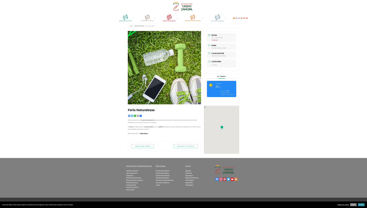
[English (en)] (236, 18)
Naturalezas (144, 133)
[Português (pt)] (242, 18)
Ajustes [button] (353, 204)
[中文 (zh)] (247, 18)
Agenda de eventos (139, 26)
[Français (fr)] (239, 18)
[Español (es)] (234, 18)
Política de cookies (343, 205)
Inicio (131, 26)
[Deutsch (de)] (244, 18)
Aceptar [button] (361, 204)
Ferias (215, 65)
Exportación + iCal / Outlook (185, 146)
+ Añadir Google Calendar (143, 146)
